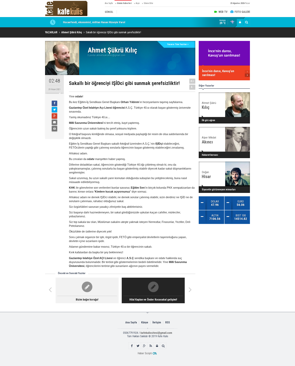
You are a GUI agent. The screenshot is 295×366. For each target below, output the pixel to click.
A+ (192, 81)
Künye (144, 322)
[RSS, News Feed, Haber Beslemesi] (151, 345)
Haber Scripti (145, 353)
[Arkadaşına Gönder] (54, 122)
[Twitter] (54, 109)
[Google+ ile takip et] (144, 345)
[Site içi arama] (246, 22)
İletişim (156, 322)
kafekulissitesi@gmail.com (156, 332)
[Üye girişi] (240, 22)
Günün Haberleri (124, 3)
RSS (167, 322)
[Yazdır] (54, 128)
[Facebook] (54, 103)
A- (192, 87)
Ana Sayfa (109, 3)
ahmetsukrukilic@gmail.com (110, 55)
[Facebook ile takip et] (132, 345)
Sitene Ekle (148, 3)
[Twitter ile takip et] (138, 345)
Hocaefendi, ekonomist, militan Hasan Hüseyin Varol (94, 22)
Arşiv (138, 3)
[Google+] (54, 116)
